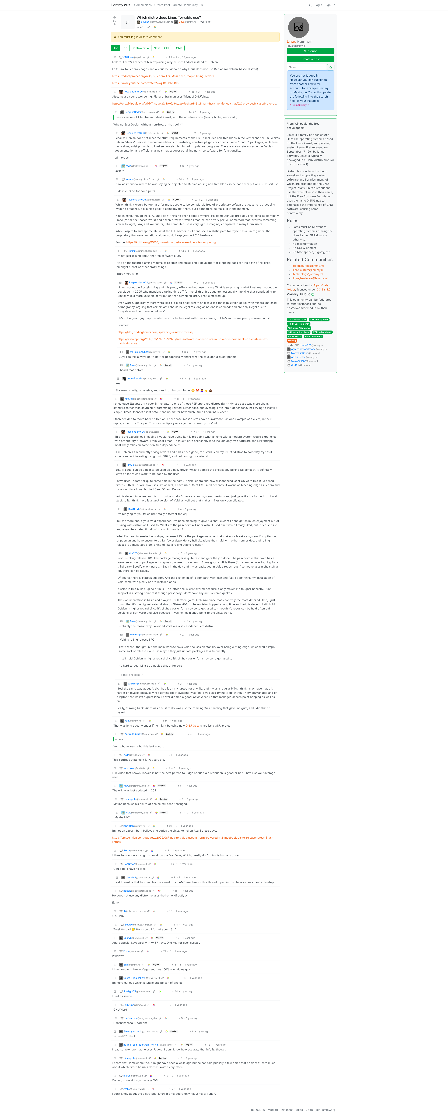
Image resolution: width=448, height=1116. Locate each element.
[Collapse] (115, 57)
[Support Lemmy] (202, 4)
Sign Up (330, 5)
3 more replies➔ (132, 674)
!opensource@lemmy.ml (308, 265)
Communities (143, 5)
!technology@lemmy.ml (307, 274)
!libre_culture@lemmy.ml (308, 270)
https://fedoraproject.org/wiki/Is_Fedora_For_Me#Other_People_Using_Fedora (163, 76)
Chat (179, 48)
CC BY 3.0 (324, 289)
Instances (287, 1109)
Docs (299, 1109)
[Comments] (128, 22)
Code (309, 1109)
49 (141, 27)
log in (134, 37)
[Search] (310, 4)
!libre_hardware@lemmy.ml (310, 278)
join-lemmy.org (325, 1109)
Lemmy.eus (120, 5)
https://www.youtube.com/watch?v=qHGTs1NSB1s (145, 83)
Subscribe (310, 51)
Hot (115, 48)
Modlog (292, 340)
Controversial (140, 48)
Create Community (185, 5)
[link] (148, 27)
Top (124, 48)
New (157, 48)
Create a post (311, 59)
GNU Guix (192, 725)
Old (166, 48)
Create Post (162, 5)
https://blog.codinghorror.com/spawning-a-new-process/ (155, 332)
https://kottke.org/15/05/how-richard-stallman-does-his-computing (171, 242)
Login (318, 5)
